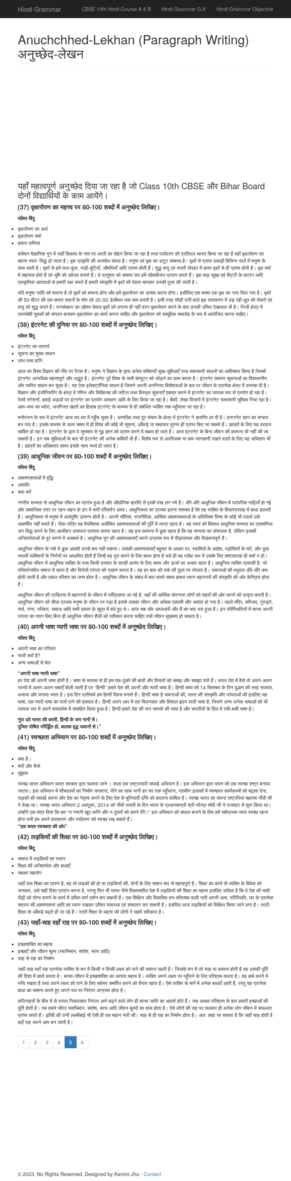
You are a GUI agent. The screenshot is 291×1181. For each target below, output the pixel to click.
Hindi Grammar (39, 8)
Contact (152, 1173)
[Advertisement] (145, 124)
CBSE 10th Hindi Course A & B (116, 8)
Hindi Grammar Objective (244, 8)
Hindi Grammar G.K (183, 8)
